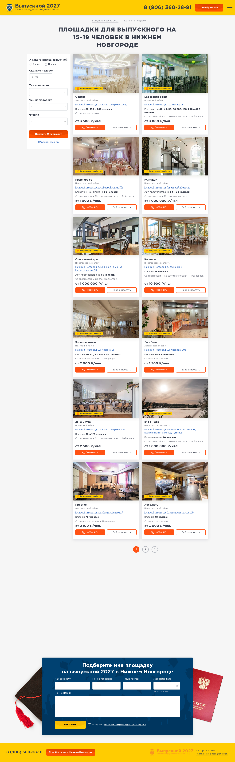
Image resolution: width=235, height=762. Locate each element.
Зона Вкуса (83, 422)
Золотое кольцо (86, 342)
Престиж (81, 505)
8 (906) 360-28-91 (168, 7)
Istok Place (151, 422)
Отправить (70, 725)
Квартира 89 (84, 180)
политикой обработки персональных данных (125, 725)
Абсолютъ (151, 505)
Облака (80, 97)
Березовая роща (155, 97)
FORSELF (150, 180)
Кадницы (150, 259)
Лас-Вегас (151, 342)
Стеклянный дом (86, 259)
